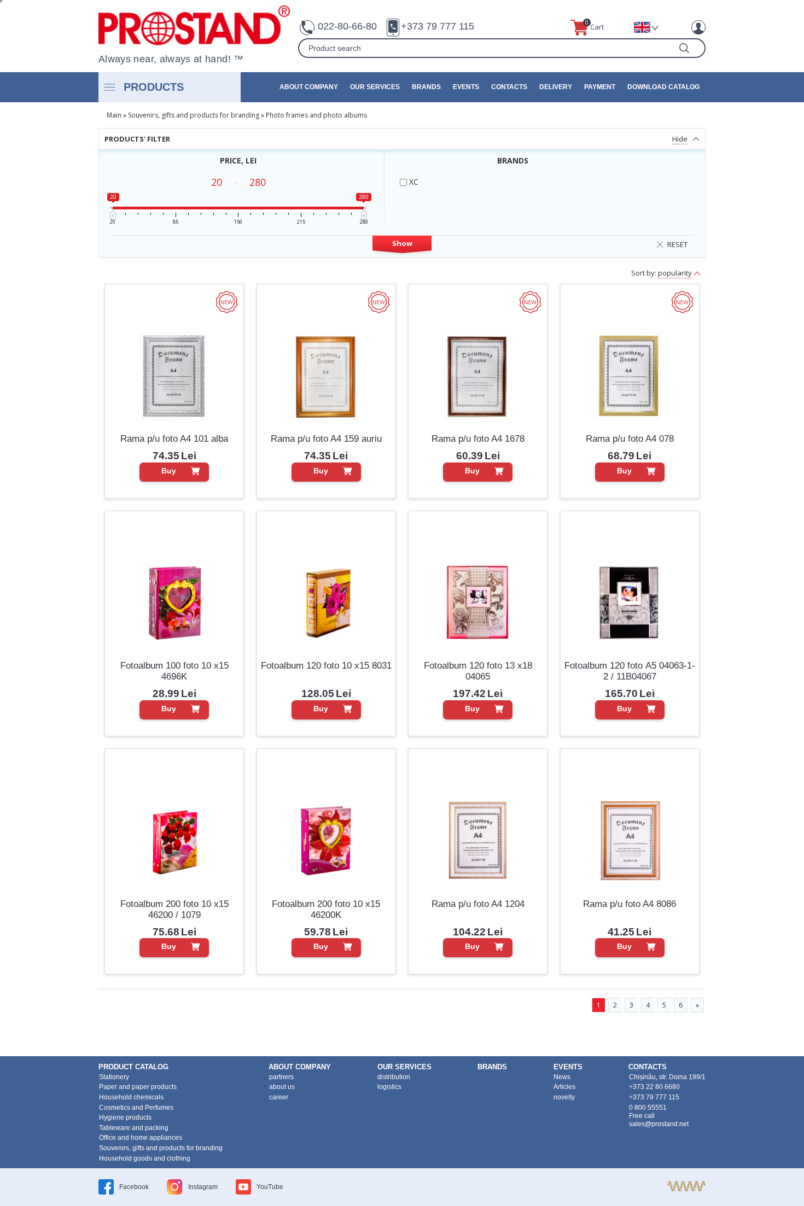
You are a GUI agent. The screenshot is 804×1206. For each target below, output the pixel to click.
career (278, 1097)
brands (426, 87)
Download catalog (663, 87)
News (562, 1077)
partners (281, 1077)
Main (114, 115)
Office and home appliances (140, 1137)
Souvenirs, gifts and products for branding (193, 115)
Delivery (555, 87)
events (466, 87)
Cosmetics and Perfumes (136, 1107)
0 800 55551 (648, 1107)
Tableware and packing (133, 1128)
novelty (564, 1097)
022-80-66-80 (347, 26)
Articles (564, 1087)
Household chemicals (131, 1097)
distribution (393, 1077)
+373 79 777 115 (437, 26)
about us (282, 1087)
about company (308, 87)
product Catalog (133, 1067)
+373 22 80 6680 (654, 1087)
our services (375, 87)
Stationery (114, 1077)
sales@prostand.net (659, 1124)
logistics (389, 1087)
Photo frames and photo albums (316, 115)
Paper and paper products (138, 1087)
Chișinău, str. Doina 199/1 (667, 1077)
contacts (509, 87)
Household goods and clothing (144, 1158)
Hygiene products (125, 1117)
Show (402, 243)
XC (412, 182)
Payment (599, 87)
